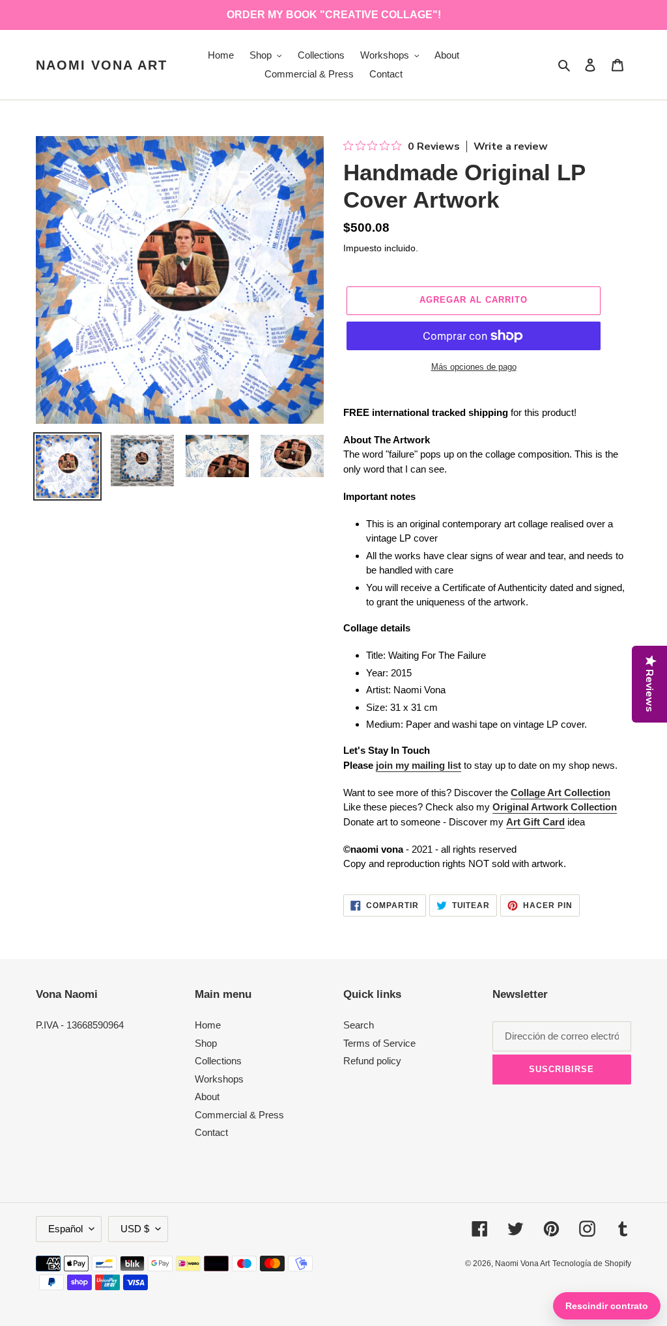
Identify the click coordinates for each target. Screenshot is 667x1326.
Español (65, 1228)
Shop (206, 1043)
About (207, 1096)
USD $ (135, 1228)
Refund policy (372, 1060)
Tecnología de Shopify (591, 1263)
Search (358, 1024)
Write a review (511, 146)
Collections (218, 1060)
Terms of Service (379, 1043)
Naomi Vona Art (101, 65)
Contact (211, 1132)
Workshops (219, 1078)
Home (208, 1024)
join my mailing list (418, 765)
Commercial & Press (239, 1114)
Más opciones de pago (474, 367)
